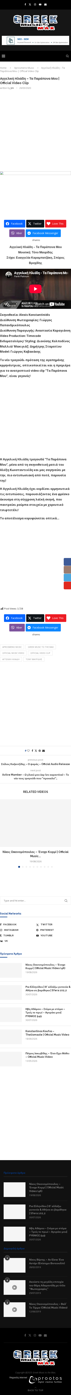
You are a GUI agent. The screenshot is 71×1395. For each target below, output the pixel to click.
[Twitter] (30, 4)
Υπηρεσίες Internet (18, 1377)
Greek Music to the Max (41, 647)
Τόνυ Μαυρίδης (34, 659)
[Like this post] (28, 750)
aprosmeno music (12, 647)
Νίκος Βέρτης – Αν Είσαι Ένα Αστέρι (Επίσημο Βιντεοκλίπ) (47, 1261)
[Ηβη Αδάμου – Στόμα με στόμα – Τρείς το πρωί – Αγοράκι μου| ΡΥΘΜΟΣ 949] (11, 1014)
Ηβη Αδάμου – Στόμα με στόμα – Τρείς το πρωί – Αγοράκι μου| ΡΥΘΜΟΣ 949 (45, 1013)
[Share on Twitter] (36, 750)
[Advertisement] (35, 130)
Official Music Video (13, 653)
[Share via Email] (43, 750)
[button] (3, 833)
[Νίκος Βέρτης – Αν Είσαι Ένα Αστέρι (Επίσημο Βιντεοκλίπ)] (14, 1265)
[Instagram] (35, 4)
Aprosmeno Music (24, 67)
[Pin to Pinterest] (40, 750)
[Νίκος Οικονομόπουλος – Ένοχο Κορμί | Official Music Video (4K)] (35, 823)
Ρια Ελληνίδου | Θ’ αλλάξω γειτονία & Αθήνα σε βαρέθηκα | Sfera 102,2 (47, 988)
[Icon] (14, 1287)
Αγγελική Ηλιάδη (10, 659)
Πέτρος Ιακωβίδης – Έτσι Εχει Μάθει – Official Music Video (47, 1055)
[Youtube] (40, 4)
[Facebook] (25, 4)
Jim (12, 88)
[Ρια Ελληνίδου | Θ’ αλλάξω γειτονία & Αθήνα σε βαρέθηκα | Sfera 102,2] (11, 992)
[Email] (45, 4)
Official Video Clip (40, 653)
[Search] (67, 56)
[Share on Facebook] (32, 750)
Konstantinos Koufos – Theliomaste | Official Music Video (47, 1033)
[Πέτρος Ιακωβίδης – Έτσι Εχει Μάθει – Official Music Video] (11, 1059)
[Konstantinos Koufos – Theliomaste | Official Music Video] (11, 1037)
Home (3, 67)
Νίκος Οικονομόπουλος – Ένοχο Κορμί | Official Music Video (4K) (45, 966)
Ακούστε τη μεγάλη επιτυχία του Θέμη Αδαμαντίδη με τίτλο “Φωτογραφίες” (47, 1285)
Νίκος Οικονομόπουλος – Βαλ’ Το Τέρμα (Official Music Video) (48, 1305)
